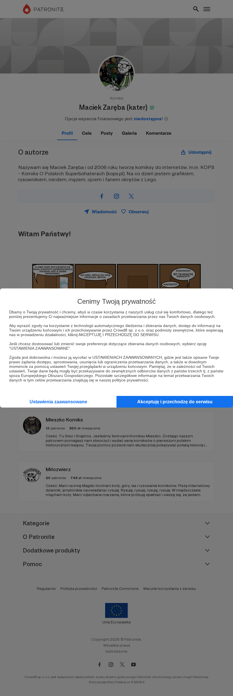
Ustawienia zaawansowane (58, 401)
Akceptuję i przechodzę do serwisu (175, 401)
